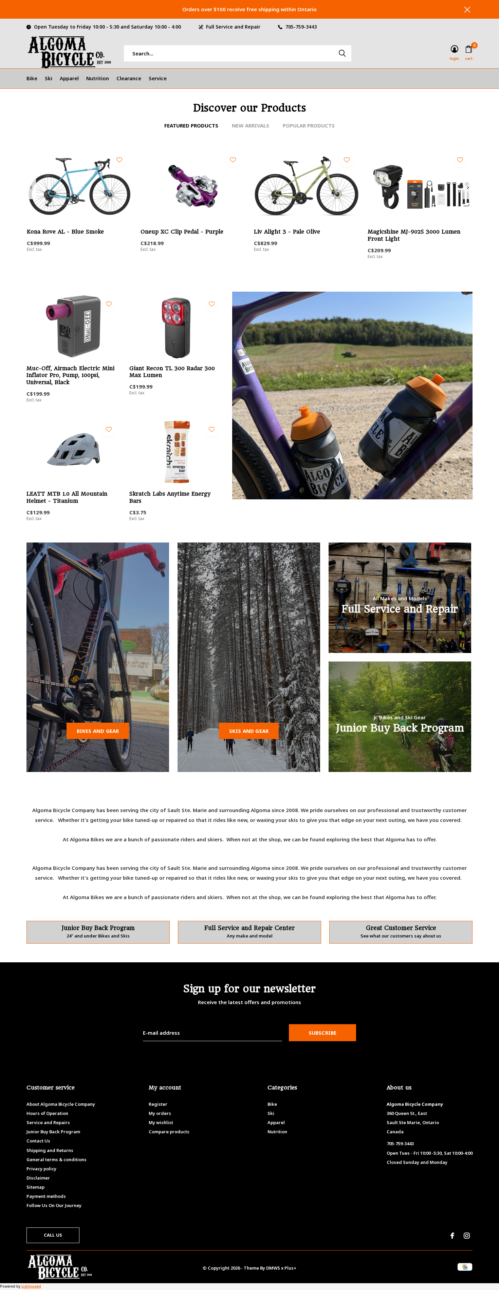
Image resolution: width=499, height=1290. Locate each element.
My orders (160, 1113)
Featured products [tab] (191, 125)
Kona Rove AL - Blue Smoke (65, 231)
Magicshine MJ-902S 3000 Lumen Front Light (414, 235)
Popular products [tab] (309, 125)
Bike (31, 78)
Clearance (128, 78)
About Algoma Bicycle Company (60, 1104)
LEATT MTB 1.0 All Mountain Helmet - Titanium (66, 497)
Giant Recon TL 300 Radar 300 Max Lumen (172, 372)
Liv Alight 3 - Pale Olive (287, 231)
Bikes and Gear (98, 730)
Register (158, 1104)
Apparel (69, 78)
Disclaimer (38, 1178)
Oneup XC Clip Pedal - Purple (182, 231)
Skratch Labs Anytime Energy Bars (169, 497)
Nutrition (97, 78)
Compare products (169, 1132)
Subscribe (323, 1032)
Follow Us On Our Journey (53, 1205)
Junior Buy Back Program (53, 1132)
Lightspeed (31, 1286)
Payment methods (46, 1196)
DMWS (273, 1268)
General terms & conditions (56, 1159)
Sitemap (35, 1187)
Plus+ (290, 1268)
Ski (48, 78)
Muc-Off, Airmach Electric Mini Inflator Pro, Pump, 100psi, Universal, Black (70, 375)
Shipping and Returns (49, 1150)
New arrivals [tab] (250, 125)
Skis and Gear (249, 730)
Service (158, 78)
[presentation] (31, 187)
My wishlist (161, 1122)
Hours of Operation (47, 1113)
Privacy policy (41, 1169)
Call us (53, 1235)
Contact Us (38, 1141)
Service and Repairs (48, 1122)
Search (342, 53)
